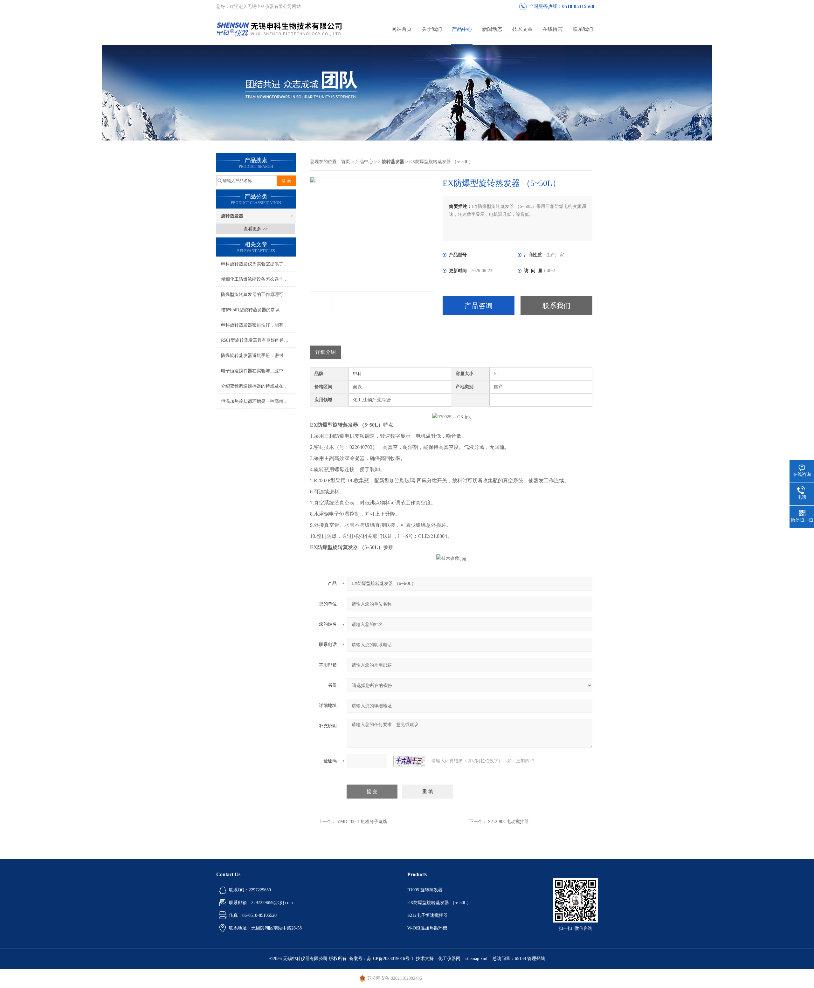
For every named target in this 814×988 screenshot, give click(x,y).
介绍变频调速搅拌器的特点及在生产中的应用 (258, 386)
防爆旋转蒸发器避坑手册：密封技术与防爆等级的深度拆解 (258, 355)
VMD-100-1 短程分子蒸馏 (362, 821)
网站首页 (401, 29)
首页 (345, 161)
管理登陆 (536, 958)
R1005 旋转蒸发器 (425, 890)
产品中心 (462, 29)
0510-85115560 (578, 6)
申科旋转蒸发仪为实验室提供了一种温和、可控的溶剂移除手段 (258, 264)
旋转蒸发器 (232, 216)
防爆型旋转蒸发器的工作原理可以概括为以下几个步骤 (258, 294)
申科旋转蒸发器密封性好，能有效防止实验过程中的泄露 (258, 325)
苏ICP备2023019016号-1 (390, 958)
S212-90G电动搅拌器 (508, 821)
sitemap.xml (476, 958)
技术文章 (522, 29)
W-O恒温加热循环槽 (427, 928)
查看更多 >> (256, 228)
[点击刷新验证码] (409, 761)
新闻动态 (492, 29)
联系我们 (583, 29)
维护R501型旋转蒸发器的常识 (250, 309)
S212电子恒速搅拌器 (427, 915)
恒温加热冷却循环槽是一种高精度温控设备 (258, 401)
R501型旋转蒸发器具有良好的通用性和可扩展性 (258, 340)
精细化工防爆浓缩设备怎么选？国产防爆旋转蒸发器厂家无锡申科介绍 (258, 279)
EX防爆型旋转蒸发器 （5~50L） (439, 902)
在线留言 (552, 29)
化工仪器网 (449, 958)
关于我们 (432, 29)
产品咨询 (479, 306)
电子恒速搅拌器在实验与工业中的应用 (258, 370)
